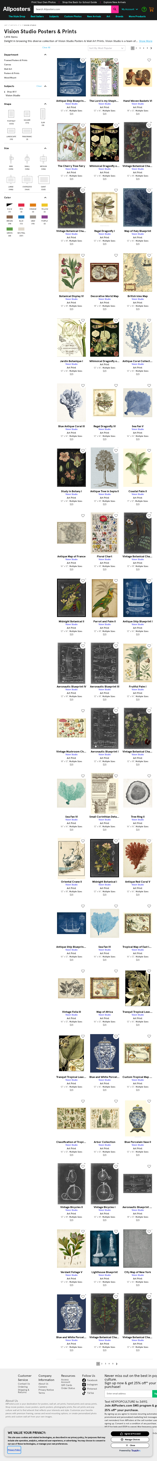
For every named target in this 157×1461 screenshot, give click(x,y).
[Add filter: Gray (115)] (33, 216)
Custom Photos (73, 16)
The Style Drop (17, 16)
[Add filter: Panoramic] (27, 130)
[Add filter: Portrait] (11, 114)
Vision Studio (30, 25)
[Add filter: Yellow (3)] (44, 204)
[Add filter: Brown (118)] (9, 216)
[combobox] (72, 9)
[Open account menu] (136, 9)
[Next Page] (151, 48)
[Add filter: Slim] (43, 113)
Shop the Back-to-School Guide (79, 2)
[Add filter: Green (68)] (9, 228)
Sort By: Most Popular (100, 48)
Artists (13, 25)
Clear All (46, 48)
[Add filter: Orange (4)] (33, 204)
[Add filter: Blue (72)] (21, 216)
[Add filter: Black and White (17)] (9, 204)
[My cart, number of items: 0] (151, 9)
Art (6, 25)
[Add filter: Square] (27, 114)
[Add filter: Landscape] (11, 130)
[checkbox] (11, 162)
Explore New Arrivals (115, 2)
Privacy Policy (14, 1449)
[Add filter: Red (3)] (21, 204)
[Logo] (17, 9)
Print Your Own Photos (43, 2)
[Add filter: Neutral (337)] (21, 228)
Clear (39, 86)
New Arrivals (94, 16)
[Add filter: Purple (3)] (44, 216)
